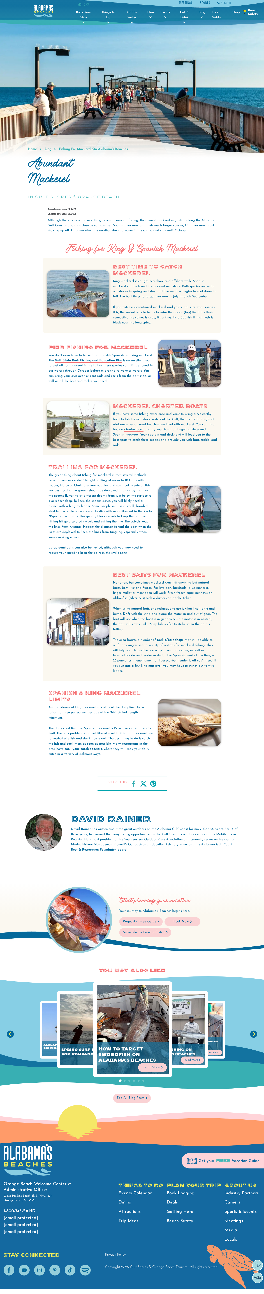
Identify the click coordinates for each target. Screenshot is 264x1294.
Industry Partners (241, 1193)
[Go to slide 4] (134, 1081)
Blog (48, 149)
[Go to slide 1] (120, 1081)
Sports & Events (240, 1212)
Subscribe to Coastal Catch (144, 932)
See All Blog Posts (130, 1098)
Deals (172, 1202)
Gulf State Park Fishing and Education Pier (88, 360)
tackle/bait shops (170, 640)
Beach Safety (180, 1221)
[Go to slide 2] (124, 1081)
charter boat (133, 429)
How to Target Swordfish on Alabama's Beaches (127, 1054)
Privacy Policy (115, 1254)
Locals (230, 1239)
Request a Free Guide (139, 921)
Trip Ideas (128, 1221)
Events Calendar (135, 1193)
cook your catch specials (83, 749)
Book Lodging (180, 1193)
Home (32, 149)
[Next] (253, 1034)
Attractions (130, 1212)
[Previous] (10, 1034)
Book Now (181, 921)
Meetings (186, 2)
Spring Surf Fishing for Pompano (85, 1052)
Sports (205, 2)
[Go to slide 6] (143, 1081)
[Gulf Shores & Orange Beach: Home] (43, 11)
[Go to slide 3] (129, 1081)
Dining (125, 1202)
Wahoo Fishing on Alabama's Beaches (172, 1052)
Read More (151, 1067)
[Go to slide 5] (138, 1081)
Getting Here (180, 1212)
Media (230, 1230)
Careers (232, 1202)
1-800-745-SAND (19, 1211)
